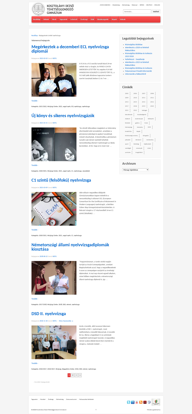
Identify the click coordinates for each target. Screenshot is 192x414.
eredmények (139, 119)
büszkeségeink (141, 114)
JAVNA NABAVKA (105, 5)
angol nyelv (67, 106)
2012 (152, 98)
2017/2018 (43, 304)
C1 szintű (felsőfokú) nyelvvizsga (61, 180)
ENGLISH (157, 5)
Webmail (134, 5)
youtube (127, 152)
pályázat (127, 140)
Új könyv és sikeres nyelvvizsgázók (62, 116)
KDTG (55, 58)
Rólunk (46, 19)
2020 (152, 106)
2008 (152, 93)
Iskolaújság (128, 127)
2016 (76, 369)
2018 (60, 304)
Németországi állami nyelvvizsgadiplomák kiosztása (70, 247)
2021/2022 (43, 106)
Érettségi (84, 19)
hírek (146, 123)
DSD (64, 304)
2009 (126, 98)
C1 (72, 171)
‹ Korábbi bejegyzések (42, 382)
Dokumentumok (71, 399)
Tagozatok (63, 19)
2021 (60, 171)
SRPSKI (142, 5)
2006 (135, 93)
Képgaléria (65, 369)
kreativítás (128, 131)
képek (138, 131)
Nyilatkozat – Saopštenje (134, 59)
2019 (143, 106)
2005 (126, 93)
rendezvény (149, 140)
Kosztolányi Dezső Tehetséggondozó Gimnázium (51, 410)
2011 (143, 98)
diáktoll (127, 119)
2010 (135, 98)
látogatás (146, 135)
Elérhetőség (125, 5)
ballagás (144, 110)
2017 (126, 106)
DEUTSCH (149, 5)
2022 (60, 106)
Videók (122, 19)
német (68, 304)
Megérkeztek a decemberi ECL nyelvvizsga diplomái (70, 49)
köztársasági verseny (131, 135)
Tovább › (34, 101)
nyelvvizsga (86, 106)
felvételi (127, 123)
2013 (126, 102)
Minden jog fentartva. (154, 410)
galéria (137, 123)
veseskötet (86, 171)
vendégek (128, 148)
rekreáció (138, 140)
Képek (114, 19)
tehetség (136, 144)
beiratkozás (128, 114)
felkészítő (151, 119)
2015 (143, 102)
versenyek (139, 148)
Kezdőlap (36, 19)
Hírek (54, 19)
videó (149, 148)
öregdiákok (139, 152)
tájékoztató (147, 144)
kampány (140, 127)
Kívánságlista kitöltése (133, 45)
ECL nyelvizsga (76, 106)
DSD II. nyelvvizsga (48, 314)
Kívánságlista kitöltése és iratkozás (138, 68)
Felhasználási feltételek (86, 399)
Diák (92, 19)
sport (126, 144)
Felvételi (74, 19)
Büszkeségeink (102, 19)
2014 (135, 102)
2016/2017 (43, 369)
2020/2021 (43, 171)
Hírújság (50, 106)
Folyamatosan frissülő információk (138, 71)
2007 (143, 93)
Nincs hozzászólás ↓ (66, 321)
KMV (149, 127)
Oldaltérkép (116, 5)
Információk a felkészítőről (135, 74)
